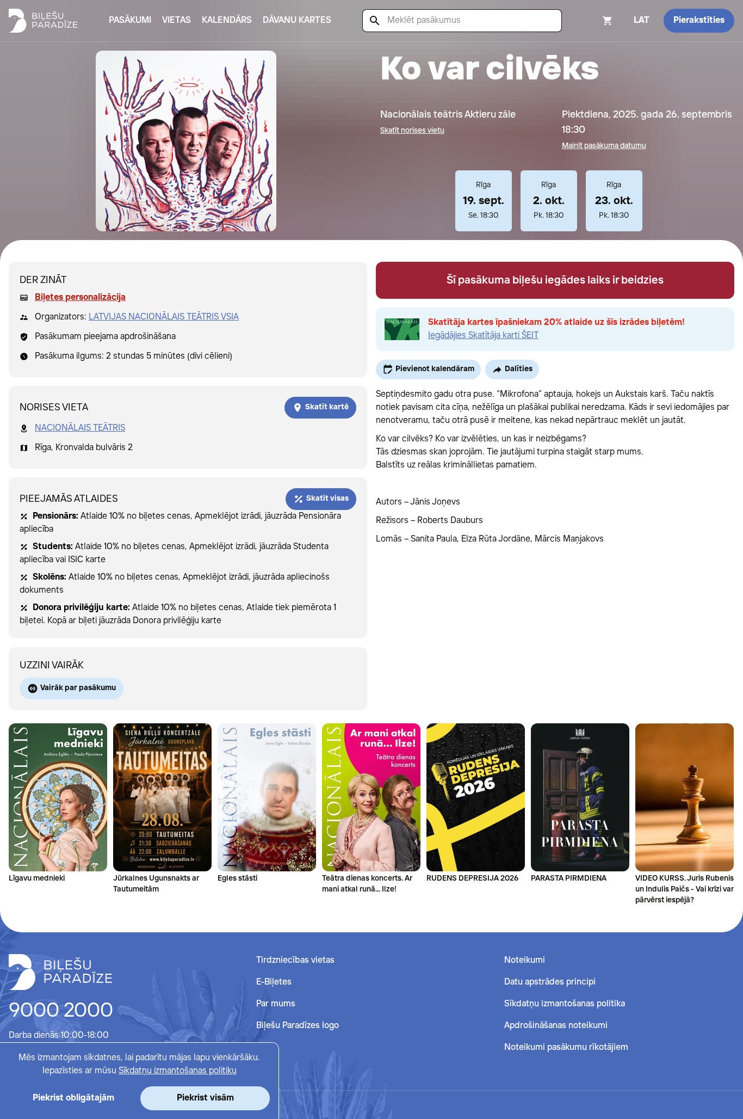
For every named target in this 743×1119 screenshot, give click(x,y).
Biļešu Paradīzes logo (297, 1026)
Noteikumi (524, 960)
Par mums (275, 1004)
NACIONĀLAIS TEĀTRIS (80, 428)
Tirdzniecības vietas (295, 960)
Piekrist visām (205, 1098)
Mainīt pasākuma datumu (604, 146)
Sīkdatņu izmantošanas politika (564, 1004)
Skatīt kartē (327, 407)
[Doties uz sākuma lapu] (43, 21)
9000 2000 (61, 1011)
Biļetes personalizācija (80, 297)
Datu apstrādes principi (550, 982)
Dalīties (519, 369)
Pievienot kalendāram (434, 369)
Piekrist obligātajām (73, 1098)
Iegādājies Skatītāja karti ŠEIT (483, 335)
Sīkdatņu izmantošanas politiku (178, 1071)
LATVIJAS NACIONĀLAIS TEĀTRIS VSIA (164, 317)
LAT (641, 20)
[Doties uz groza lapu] (593, 21)
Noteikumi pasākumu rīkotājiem (566, 1047)
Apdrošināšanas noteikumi (556, 1026)
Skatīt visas (327, 498)
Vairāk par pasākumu (78, 688)
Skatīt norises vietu (412, 130)
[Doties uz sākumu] (60, 972)
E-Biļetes (274, 982)
